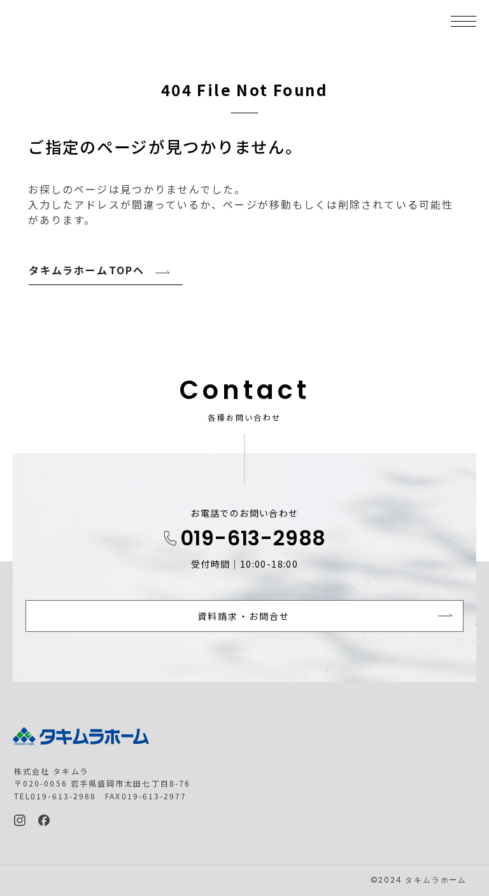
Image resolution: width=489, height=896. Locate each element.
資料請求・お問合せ (243, 616)
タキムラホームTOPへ (87, 269)
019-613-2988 (253, 540)
